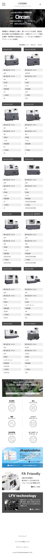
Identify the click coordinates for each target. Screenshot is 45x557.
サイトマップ (22, 536)
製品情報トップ (24, 45)
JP (40, 4)
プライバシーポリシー (22, 547)
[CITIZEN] (22, 3)
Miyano (33, 45)
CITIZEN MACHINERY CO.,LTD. (22, 6)
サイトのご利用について (22, 542)
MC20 (40, 45)
